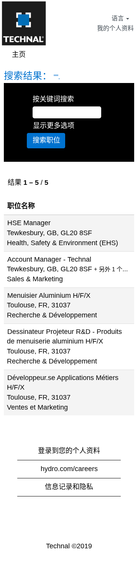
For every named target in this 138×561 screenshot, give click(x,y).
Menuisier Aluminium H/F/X (48, 295)
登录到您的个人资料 (69, 451)
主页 (19, 54)
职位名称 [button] (21, 206)
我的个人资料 (115, 28)
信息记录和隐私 (69, 487)
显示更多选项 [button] (53, 125)
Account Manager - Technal (49, 259)
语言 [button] (118, 18)
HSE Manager (29, 223)
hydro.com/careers (69, 469)
